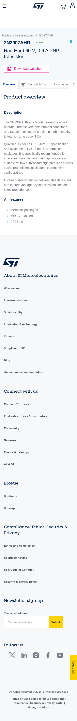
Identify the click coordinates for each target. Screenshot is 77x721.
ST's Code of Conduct (19, 569)
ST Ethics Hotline (15, 557)
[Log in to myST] (72, 6)
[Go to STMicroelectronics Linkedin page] (24, 656)
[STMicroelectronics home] (38, 6)
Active (39, 42)
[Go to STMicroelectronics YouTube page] (59, 656)
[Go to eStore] (64, 6)
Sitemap (9, 508)
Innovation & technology (21, 324)
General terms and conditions (24, 372)
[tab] (9, 84)
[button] (4, 6)
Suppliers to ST (14, 348)
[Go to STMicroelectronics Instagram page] (35, 656)
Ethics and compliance (19, 545)
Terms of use (20, 698)
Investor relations (16, 300)
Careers (9, 336)
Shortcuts (10, 496)
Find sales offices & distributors (25, 416)
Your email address (16, 613)
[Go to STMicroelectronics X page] (12, 656)
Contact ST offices (16, 404)
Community (11, 428)
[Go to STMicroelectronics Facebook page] (47, 656)
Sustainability (13, 312)
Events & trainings (16, 452)
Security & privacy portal (20, 581)
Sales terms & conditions (47, 698)
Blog (7, 360)
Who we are (12, 288)
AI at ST (9, 464)
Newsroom (11, 440)
